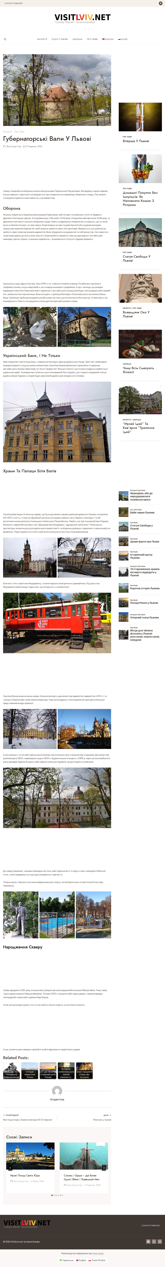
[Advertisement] (57, 170)
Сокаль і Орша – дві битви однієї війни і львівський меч (81, 1177)
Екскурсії (42, 39)
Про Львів (92, 39)
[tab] (52, 1195)
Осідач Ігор (15, 146)
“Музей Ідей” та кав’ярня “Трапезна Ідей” (138, 427)
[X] (154, 1241)
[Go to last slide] (10, 1168)
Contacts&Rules (14, 3)
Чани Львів (98, 1253)
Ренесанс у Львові (102, 1117)
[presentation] (30, 1156)
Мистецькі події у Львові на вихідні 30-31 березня (27, 1117)
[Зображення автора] (4, 146)
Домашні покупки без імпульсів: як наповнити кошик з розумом (140, 198)
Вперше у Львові (136, 141)
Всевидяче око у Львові (136, 314)
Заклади (77, 39)
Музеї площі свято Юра (25, 1175)
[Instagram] (160, 1241)
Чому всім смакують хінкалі (138, 370)
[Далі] (104, 1168)
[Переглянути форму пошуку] (5, 39)
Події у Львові (60, 39)
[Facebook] (160, 3)
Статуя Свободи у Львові (136, 258)
